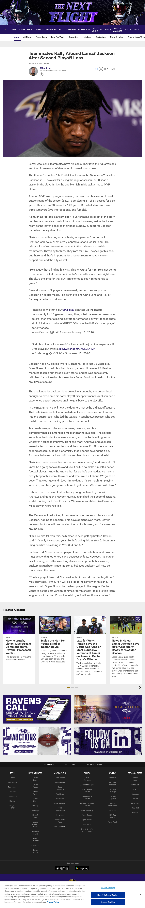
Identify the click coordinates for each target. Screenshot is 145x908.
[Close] (140, 894)
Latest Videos (60, 778)
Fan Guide (112, 810)
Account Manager (87, 785)
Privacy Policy (53, 902)
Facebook (135, 794)
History (12, 801)
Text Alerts (87, 824)
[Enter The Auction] (37, 741)
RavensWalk (112, 822)
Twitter (135, 799)
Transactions (12, 782)
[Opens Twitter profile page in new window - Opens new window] (41, 74)
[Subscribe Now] (37, 709)
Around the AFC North (35, 824)
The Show (60, 799)
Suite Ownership (87, 810)
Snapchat (135, 808)
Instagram (135, 803)
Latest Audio (60, 782)
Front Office (12, 796)
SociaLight (35, 810)
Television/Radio (60, 826)
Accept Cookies (108, 902)
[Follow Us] (108, 741)
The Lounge (60, 815)
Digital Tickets (87, 820)
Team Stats (12, 787)
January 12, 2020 (82, 332)
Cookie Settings (108, 888)
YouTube (135, 812)
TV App (135, 789)
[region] (72, 894)
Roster (12, 778)
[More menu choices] (101, 29)
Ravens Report (59, 803)
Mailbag (35, 806)
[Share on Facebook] (95, 70)
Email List (135, 785)
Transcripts (35, 845)
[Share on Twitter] (101, 70)
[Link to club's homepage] (5, 29)
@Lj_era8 (68, 309)
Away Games (87, 815)
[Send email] (106, 70)
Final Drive (60, 794)
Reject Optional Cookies (108, 895)
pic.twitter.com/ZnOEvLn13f (77, 348)
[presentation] (140, 687)
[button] (69, 687)
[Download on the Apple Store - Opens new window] (62, 868)
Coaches (12, 792)
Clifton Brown (45, 68)
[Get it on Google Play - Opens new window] (82, 869)
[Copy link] (112, 69)
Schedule (112, 778)
